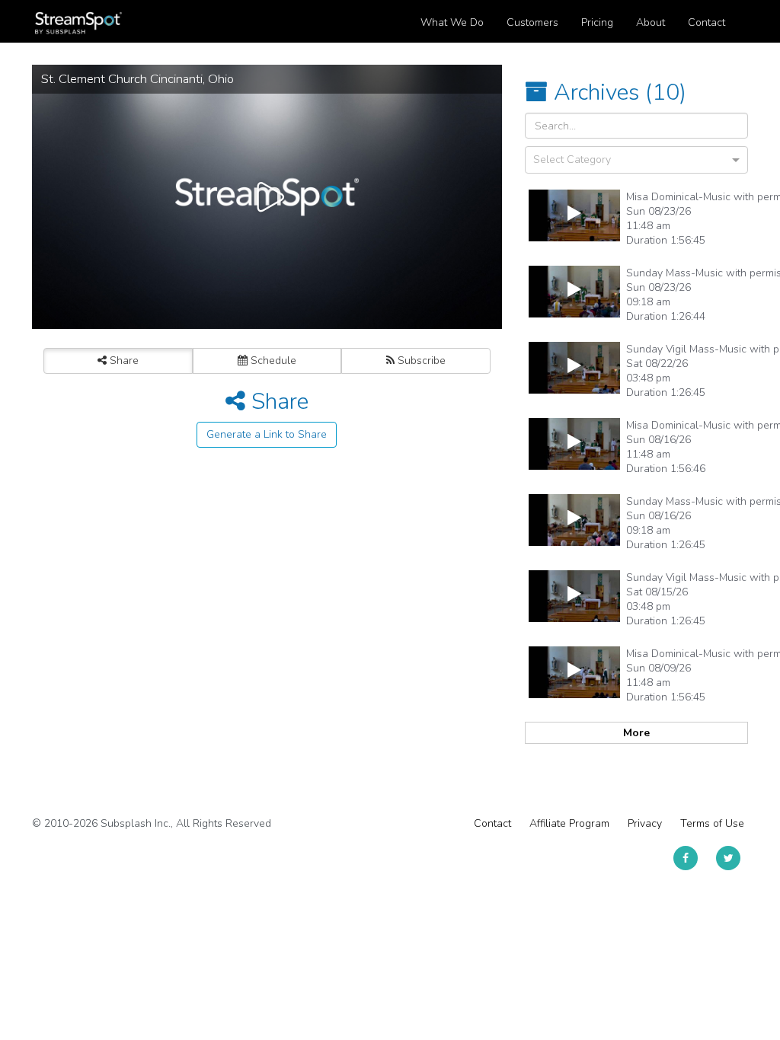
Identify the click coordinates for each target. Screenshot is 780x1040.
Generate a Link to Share (266, 434)
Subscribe (420, 360)
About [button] (650, 22)
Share (123, 360)
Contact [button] (706, 22)
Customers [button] (532, 22)
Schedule (272, 360)
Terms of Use (712, 823)
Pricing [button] (597, 22)
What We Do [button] (452, 22)
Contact (492, 823)
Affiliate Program (569, 823)
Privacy (645, 823)
